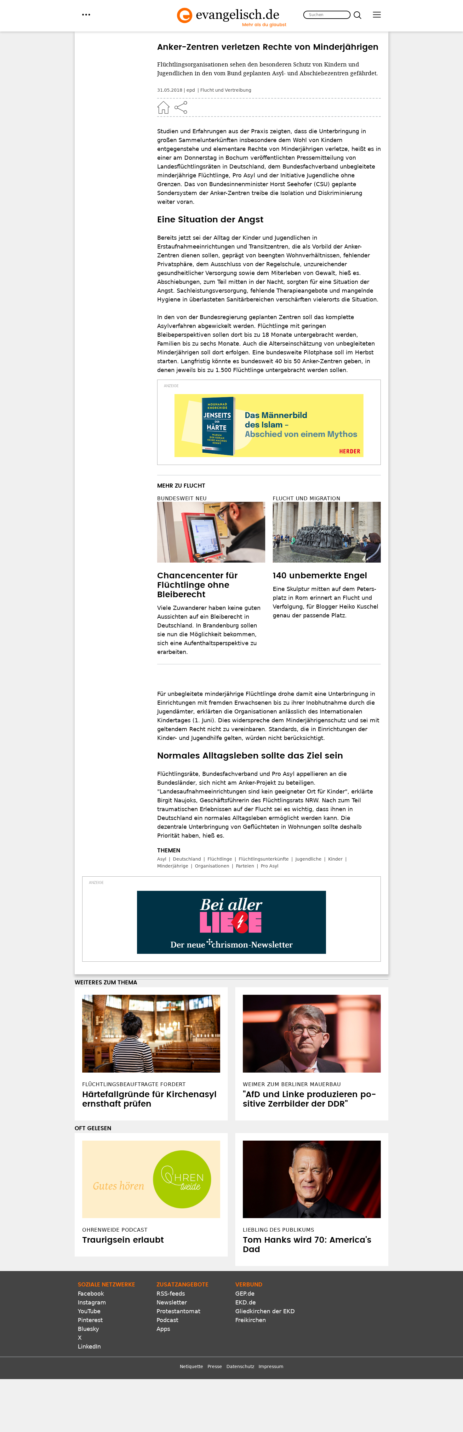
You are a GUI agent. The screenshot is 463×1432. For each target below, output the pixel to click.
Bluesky (88, 1329)
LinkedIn (89, 1346)
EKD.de (245, 1302)
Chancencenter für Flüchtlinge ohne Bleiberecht (197, 585)
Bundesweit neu (182, 498)
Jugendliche (308, 859)
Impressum (271, 1366)
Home (163, 107)
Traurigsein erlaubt (123, 1240)
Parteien (245, 865)
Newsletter (172, 1302)
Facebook (91, 1293)
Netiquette (191, 1366)
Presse (215, 1366)
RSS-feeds (171, 1293)
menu (86, 15)
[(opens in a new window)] (268, 425)
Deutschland (187, 859)
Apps (163, 1329)
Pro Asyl (269, 865)
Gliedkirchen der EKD (265, 1311)
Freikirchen (250, 1320)
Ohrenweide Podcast (114, 1230)
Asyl (161, 859)
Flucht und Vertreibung (225, 90)
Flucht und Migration (306, 498)
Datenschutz (240, 1366)
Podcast (167, 1320)
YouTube (89, 1311)
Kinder (335, 859)
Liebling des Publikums (278, 1230)
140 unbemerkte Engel (320, 576)
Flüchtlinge (220, 859)
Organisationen (212, 865)
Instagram (92, 1302)
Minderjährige (172, 865)
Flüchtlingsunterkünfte (264, 859)
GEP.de (244, 1293)
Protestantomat (178, 1311)
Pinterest (90, 1320)
